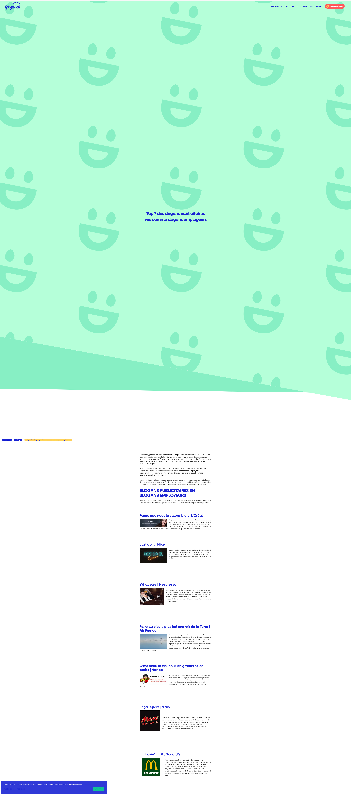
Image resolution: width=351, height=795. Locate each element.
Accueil (7, 440)
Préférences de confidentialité (14, 789)
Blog (18, 440)
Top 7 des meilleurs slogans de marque (191, 503)
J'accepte (98, 789)
